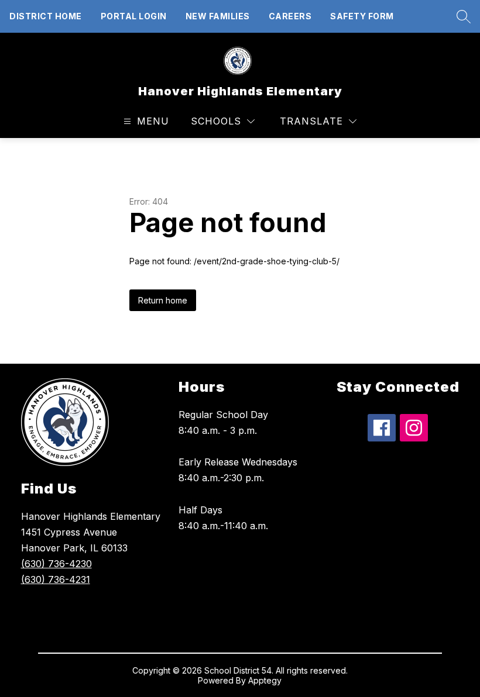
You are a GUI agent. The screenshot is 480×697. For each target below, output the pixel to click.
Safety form (362, 16)
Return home (162, 300)
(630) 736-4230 (56, 564)
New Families (218, 16)
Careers (290, 16)
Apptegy (265, 680)
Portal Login (134, 16)
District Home (45, 16)
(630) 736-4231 (55, 579)
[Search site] (461, 16)
